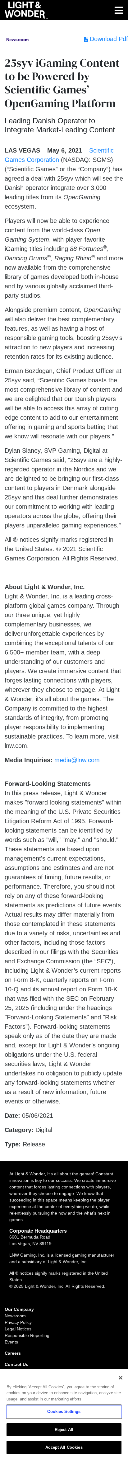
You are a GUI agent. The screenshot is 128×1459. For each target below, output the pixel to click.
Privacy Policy (18, 1322)
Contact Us (16, 1364)
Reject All (64, 1429)
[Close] (120, 1378)
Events (11, 1341)
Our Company (19, 1309)
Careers (13, 1353)
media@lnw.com (77, 760)
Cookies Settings (63, 1411)
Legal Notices (18, 1328)
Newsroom (15, 1315)
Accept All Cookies (63, 1447)
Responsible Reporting (27, 1335)
